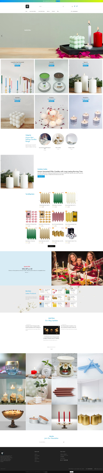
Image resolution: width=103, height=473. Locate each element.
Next (101, 36)
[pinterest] (62, 456)
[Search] (63, 6)
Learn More (46, 471)
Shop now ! (58, 1)
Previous (1, 36)
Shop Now (27, 41)
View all (51, 349)
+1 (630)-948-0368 (74, 11)
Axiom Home (4, 468)
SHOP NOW (41, 176)
